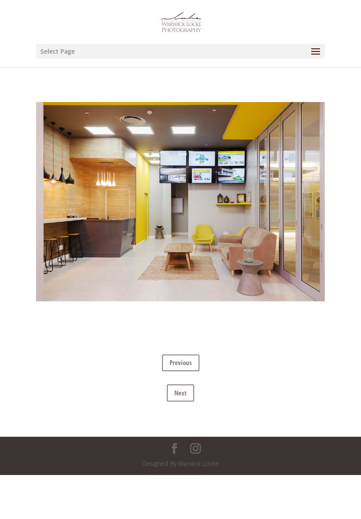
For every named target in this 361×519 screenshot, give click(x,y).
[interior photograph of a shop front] (180, 301)
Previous (180, 362)
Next (180, 392)
